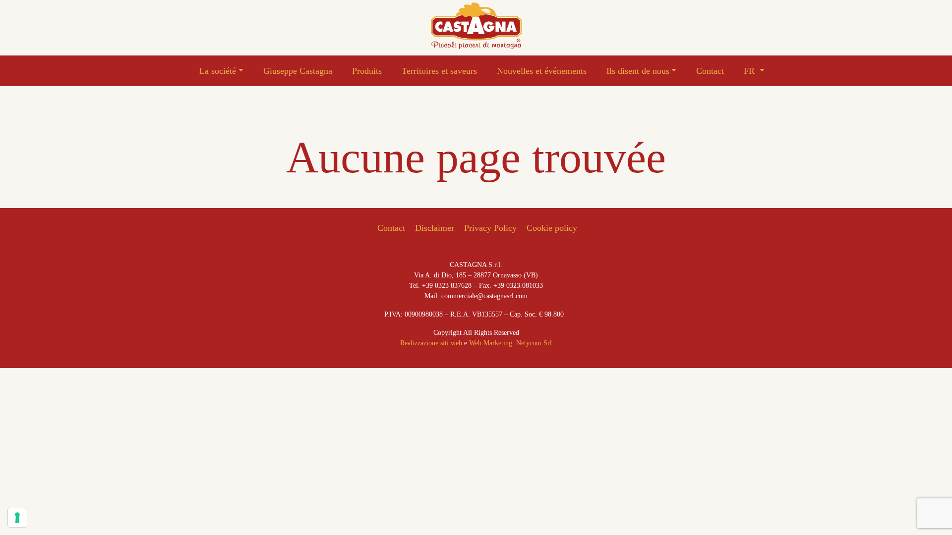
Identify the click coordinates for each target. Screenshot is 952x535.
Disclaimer (434, 228)
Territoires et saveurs (439, 71)
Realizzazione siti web (431, 343)
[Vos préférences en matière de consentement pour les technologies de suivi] (17, 517)
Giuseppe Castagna (297, 71)
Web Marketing (490, 343)
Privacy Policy (490, 228)
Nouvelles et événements (542, 71)
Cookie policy (552, 228)
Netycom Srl (534, 343)
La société (217, 71)
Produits (367, 71)
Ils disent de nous (637, 71)
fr (750, 71)
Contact (710, 71)
